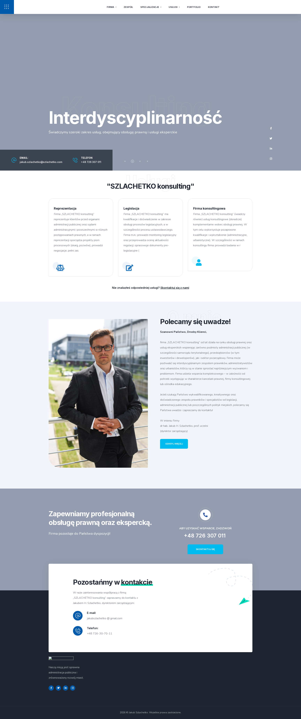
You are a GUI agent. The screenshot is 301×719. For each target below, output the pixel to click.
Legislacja (131, 208)
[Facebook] (270, 128)
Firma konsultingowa (209, 208)
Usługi (173, 7)
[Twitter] (270, 138)
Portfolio (193, 7)
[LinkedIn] (270, 148)
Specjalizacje (149, 7)
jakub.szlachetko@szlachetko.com (41, 161)
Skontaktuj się (205, 549)
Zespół (128, 7)
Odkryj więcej (174, 443)
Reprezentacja (65, 208)
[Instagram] (270, 158)
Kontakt (213, 7)
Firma (110, 7)
